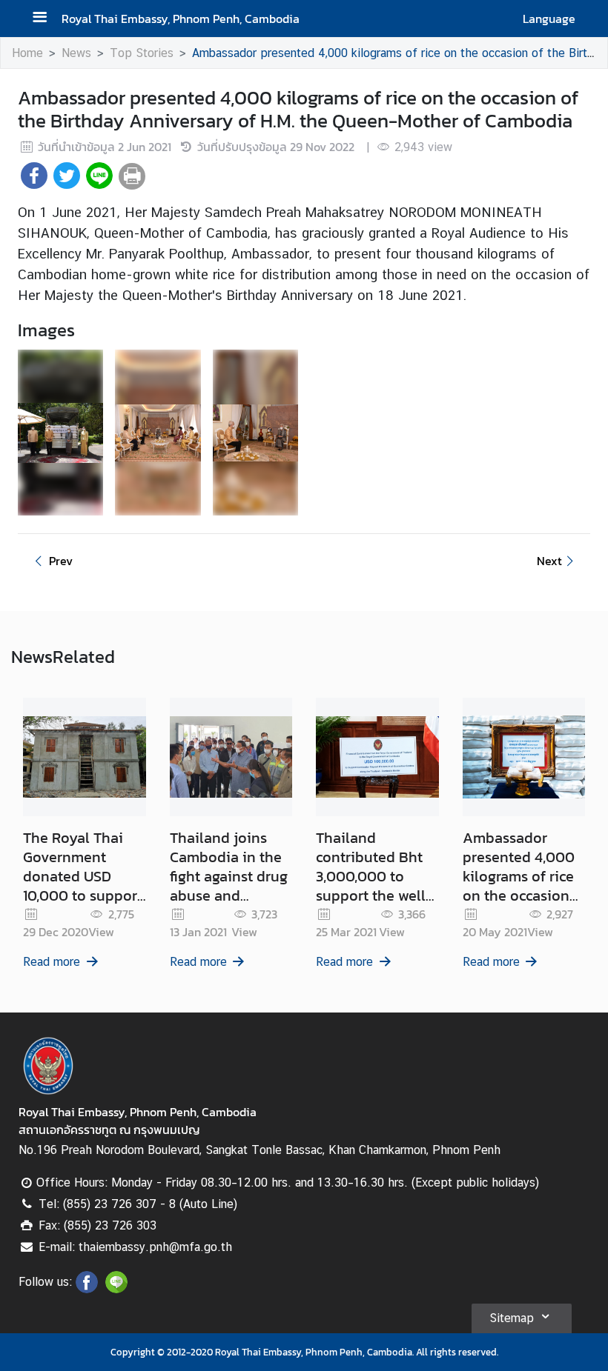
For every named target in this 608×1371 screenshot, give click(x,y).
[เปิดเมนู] (45, 19)
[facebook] (87, 1289)
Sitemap (511, 1318)
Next (549, 561)
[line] (116, 1289)
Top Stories (142, 53)
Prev (61, 561)
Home (27, 53)
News (76, 53)
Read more (51, 962)
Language (549, 18)
